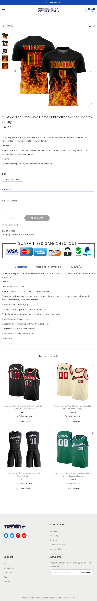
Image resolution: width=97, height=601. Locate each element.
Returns (53, 540)
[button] (10, 225)
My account (9, 568)
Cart (6, 577)
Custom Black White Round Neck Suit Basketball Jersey (24, 474)
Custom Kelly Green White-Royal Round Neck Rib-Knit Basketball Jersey (73, 474)
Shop (6, 563)
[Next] (91, 70)
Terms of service (57, 544)
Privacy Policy (56, 549)
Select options (25, 416)
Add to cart (37, 218)
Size (4, 174)
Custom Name (8, 189)
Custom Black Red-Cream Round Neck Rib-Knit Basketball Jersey (24, 407)
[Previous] (15, 70)
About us (54, 531)
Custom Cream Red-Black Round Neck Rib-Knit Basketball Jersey (73, 407)
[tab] (21, 267)
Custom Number (9, 201)
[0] (86, 10)
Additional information (48, 266)
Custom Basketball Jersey (22, 234)
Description (21, 266)
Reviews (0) (75, 266)
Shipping (54, 535)
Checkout (8, 572)
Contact (7, 581)
